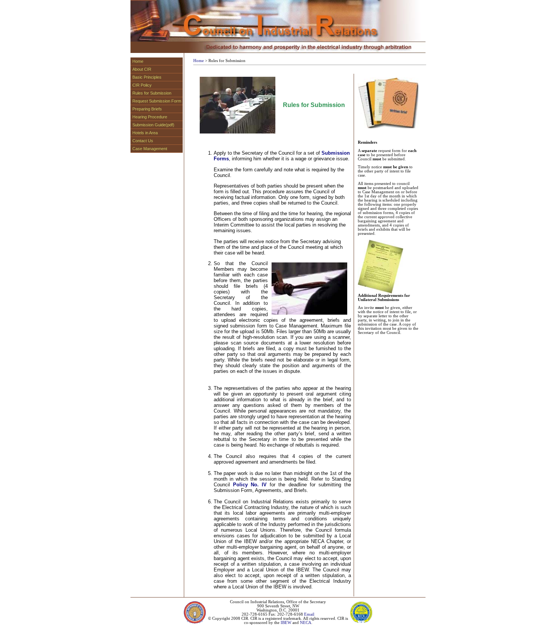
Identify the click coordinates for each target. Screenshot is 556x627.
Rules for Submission (151, 93)
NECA (305, 623)
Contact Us (142, 140)
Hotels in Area (145, 132)
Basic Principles (147, 77)
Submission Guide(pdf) (153, 125)
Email (309, 614)
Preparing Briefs (147, 109)
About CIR (141, 69)
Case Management (149, 148)
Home (137, 61)
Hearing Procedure (149, 117)
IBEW (286, 623)
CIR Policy (142, 85)
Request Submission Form (156, 101)
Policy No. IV (250, 484)
